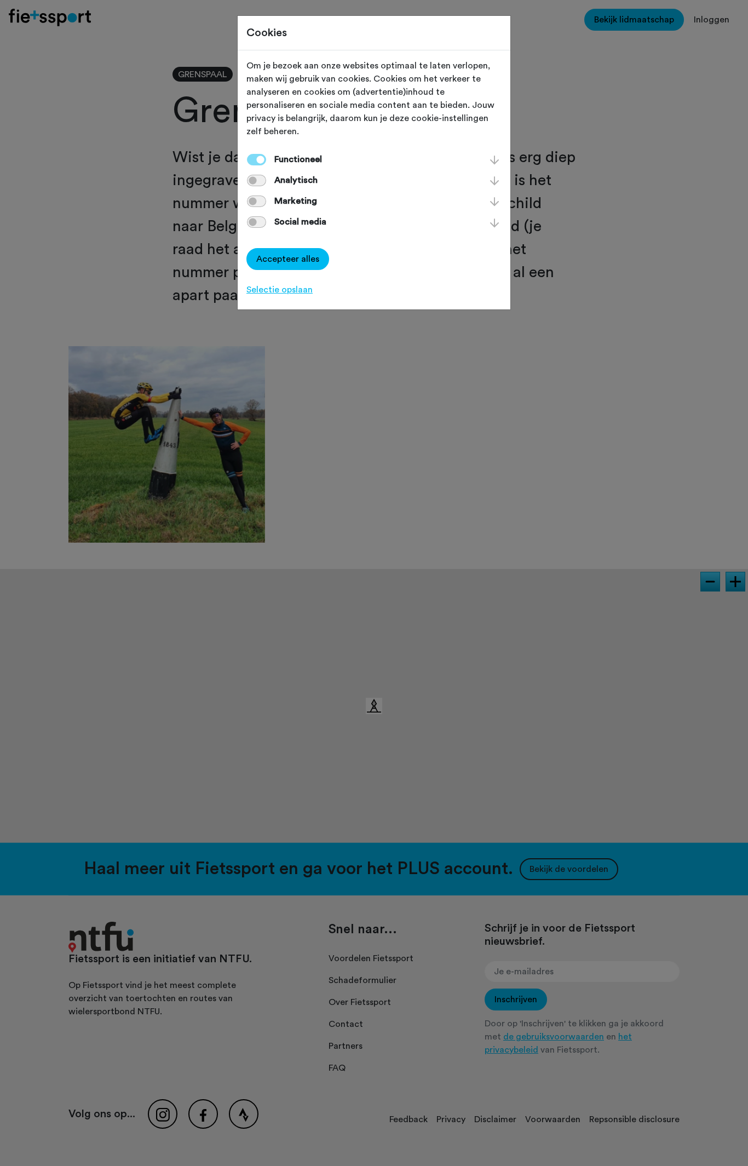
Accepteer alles (287, 259)
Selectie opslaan (279, 289)
